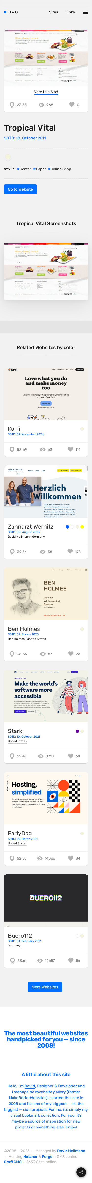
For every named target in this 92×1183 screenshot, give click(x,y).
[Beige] (8, 157)
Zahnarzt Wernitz (30, 526)
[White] (72, 527)
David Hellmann (19, 536)
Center (25, 169)
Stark (15, 731)
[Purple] (77, 731)
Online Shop (61, 169)
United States (36, 639)
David (30, 1086)
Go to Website (20, 189)
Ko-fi (14, 428)
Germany (38, 536)
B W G (13, 12)
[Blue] (67, 527)
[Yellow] (82, 527)
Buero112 (20, 935)
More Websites (45, 987)
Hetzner (30, 1156)
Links (70, 12)
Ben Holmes (24, 628)
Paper (41, 169)
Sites (53, 12)
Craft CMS (13, 1162)
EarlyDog (20, 833)
